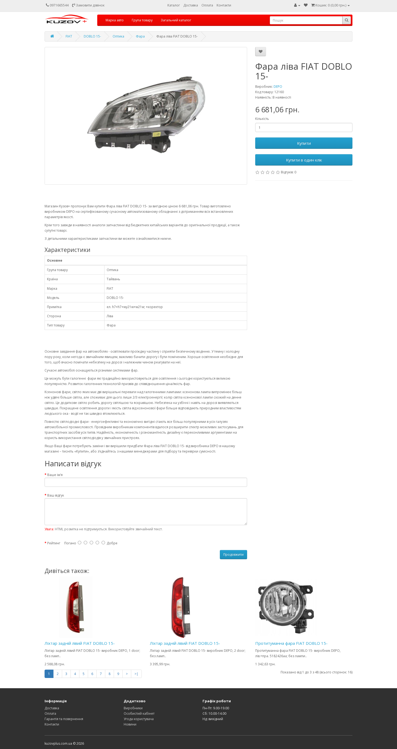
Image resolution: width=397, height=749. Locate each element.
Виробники (133, 708)
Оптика (118, 36)
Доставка (190, 5)
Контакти (224, 5)
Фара (140, 36)
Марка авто (115, 20)
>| (136, 674)
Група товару (142, 20)
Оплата (207, 5)
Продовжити (233, 554)
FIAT (69, 36)
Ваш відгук (55, 495)
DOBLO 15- (92, 36)
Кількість (262, 118)
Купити (304, 143)
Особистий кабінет (139, 713)
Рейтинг (53, 543)
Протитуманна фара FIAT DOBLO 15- (291, 643)
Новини (130, 724)
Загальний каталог (176, 20)
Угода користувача (139, 719)
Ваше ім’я (55, 475)
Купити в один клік (304, 160)
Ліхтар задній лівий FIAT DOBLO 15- (80, 643)
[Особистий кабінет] (297, 5)
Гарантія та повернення (64, 719)
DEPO (278, 86)
